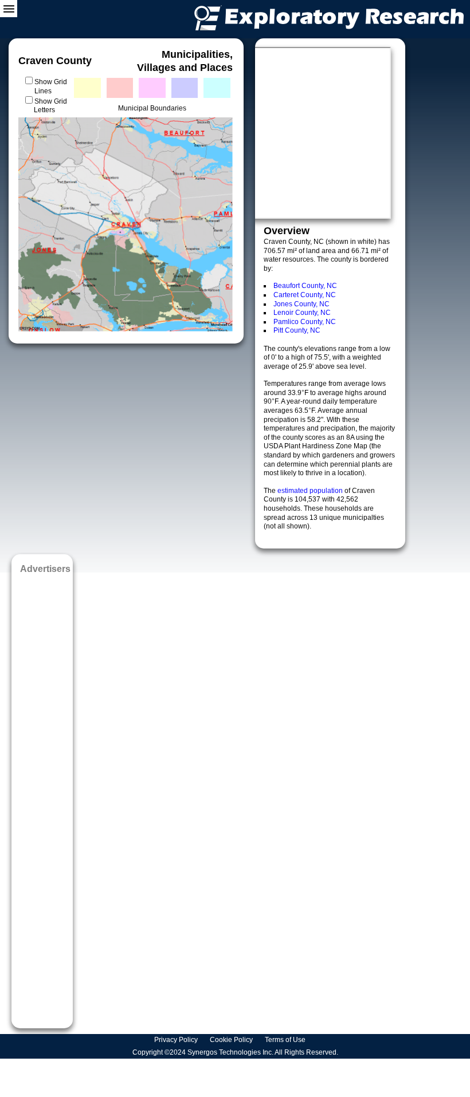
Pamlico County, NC (304, 322)
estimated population (310, 491)
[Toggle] (8, 8)
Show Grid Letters (50, 106)
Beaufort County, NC (305, 286)
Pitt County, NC (296, 330)
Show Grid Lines (51, 86)
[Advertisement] (42, 797)
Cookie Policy (232, 1040)
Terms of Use (286, 1040)
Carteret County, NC (304, 295)
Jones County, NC (301, 304)
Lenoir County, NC (302, 313)
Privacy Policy (176, 1040)
